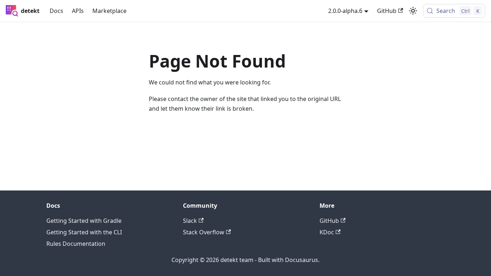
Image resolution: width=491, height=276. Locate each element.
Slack (190, 221)
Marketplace (109, 11)
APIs (78, 11)
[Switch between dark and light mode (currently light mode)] (413, 11)
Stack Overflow (203, 232)
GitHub (386, 11)
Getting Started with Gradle (83, 221)
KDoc (327, 232)
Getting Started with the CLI (84, 232)
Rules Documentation (75, 244)
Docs (56, 11)
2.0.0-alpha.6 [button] (345, 11)
